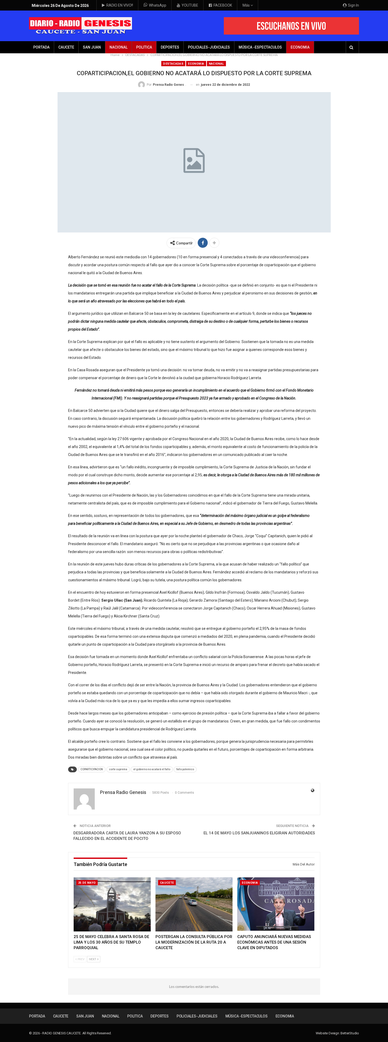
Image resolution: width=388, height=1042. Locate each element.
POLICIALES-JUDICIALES (209, 47)
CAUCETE (66, 47)
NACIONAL (118, 47)
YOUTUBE (190, 5)
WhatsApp (157, 5)
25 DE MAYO (87, 882)
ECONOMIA (300, 47)
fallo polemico (185, 769)
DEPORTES (170, 47)
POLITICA (144, 47)
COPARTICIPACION (92, 769)
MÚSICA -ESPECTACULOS (260, 47)
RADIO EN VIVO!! (119, 5)
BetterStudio (349, 1033)
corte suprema (118, 769)
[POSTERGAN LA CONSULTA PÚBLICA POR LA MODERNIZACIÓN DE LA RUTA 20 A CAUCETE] (194, 904)
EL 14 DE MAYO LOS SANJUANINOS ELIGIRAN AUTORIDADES (259, 833)
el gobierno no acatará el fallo (151, 769)
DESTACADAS (173, 63)
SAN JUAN (92, 47)
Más (246, 5)
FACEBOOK (223, 5)
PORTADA (41, 47)
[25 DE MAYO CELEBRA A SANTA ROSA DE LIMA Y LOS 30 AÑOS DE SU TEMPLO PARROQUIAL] (112, 904)
